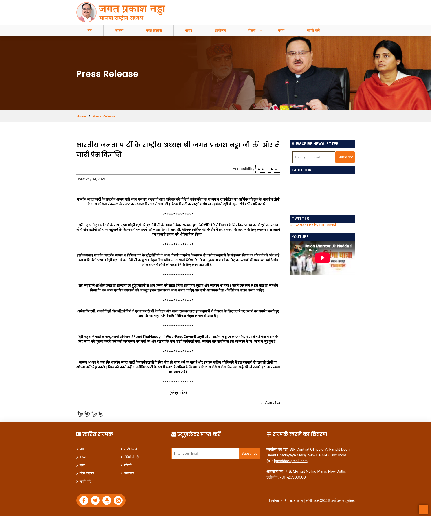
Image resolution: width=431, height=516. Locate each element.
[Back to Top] (423, 509)
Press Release (104, 116)
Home (81, 116)
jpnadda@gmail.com (291, 461)
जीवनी (119, 30)
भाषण (188, 30)
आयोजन (220, 30)
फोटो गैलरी (130, 449)
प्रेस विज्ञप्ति (154, 30)
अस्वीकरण (296, 500)
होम (90, 30)
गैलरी (251, 30)
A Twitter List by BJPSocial (313, 225)
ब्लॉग (281, 30)
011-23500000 (294, 477)
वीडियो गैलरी (131, 457)
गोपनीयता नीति (276, 500)
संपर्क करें (313, 30)
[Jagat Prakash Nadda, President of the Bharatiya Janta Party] (123, 12)
